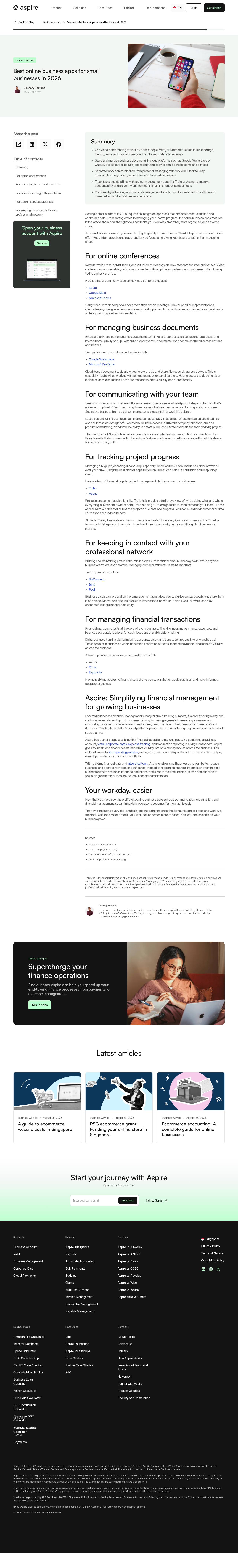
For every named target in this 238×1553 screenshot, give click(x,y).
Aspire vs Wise (127, 1282)
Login (194, 7)
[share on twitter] (45, 144)
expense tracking (139, 744)
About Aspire (126, 1337)
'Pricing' (150, 881)
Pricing (129, 8)
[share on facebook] (59, 144)
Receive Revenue (25, 1427)
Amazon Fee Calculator (28, 1337)
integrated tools (138, 763)
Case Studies (74, 1358)
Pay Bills (70, 1254)
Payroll (17, 1435)
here (178, 1469)
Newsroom (125, 1376)
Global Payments (24, 1275)
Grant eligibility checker (28, 1372)
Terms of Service (132, 881)
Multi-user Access (77, 1290)
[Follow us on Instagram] (211, 1269)
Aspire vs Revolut (129, 1275)
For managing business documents (38, 184)
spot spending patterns (123, 752)
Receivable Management (81, 1304)
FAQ (68, 1372)
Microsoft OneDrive (101, 364)
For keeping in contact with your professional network (36, 212)
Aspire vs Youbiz (128, 1290)
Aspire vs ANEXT (129, 1254)
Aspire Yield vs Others (132, 1297)
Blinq (92, 584)
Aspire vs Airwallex (130, 1247)
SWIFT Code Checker (27, 1365)
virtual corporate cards (112, 744)
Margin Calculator (24, 1391)
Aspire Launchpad (77, 1344)
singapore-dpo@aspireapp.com (127, 1506)
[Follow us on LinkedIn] (203, 1269)
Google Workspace (101, 359)
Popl (92, 589)
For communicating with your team (38, 193)
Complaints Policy (213, 1260)
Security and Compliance (134, 1398)
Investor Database (25, 1344)
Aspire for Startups (77, 1351)
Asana (93, 493)
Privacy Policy (210, 1246)
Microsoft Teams (100, 298)
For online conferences (31, 176)
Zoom (93, 288)
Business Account (25, 1247)
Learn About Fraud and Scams (133, 1367)
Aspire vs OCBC (128, 1268)
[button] (56, 8)
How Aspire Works (130, 1358)
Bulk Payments (75, 1268)
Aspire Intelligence (77, 1247)
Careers (123, 1351)
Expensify (95, 672)
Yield (16, 1254)
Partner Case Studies (79, 1365)
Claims (69, 1282)
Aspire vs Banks (128, 1261)
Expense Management (28, 1261)
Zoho (92, 667)
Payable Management (79, 1311)
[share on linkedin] (32, 144)
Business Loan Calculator (23, 1381)
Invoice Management (79, 1297)
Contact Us (125, 1344)
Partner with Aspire (130, 1384)
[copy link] (18, 144)
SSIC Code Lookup (26, 1358)
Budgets (70, 1275)
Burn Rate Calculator (26, 1398)
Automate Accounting (79, 1261)
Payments (20, 1442)
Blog (68, 1337)
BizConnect (96, 579)
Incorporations (155, 8)
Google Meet (97, 293)
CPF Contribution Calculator (24, 1407)
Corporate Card (23, 1268)
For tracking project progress (34, 201)
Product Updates (129, 1391)
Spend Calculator (24, 1351)
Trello (92, 488)
